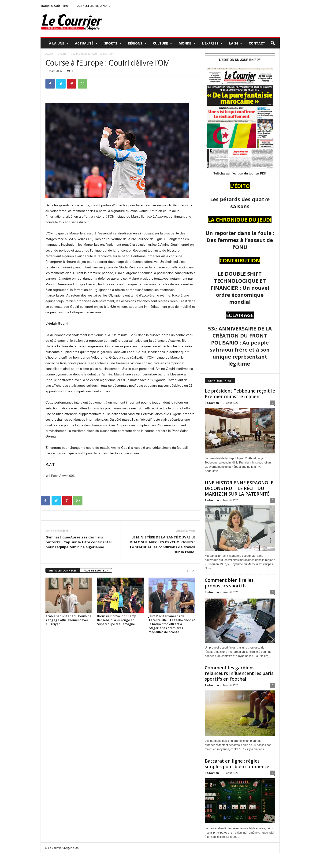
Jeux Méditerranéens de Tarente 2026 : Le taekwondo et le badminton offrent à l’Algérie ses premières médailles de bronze (172, 624)
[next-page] (193, 570)
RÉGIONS (135, 43)
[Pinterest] (71, 84)
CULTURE (160, 43)
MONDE (185, 43)
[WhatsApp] (82, 84)
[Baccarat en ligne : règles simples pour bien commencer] (240, 800)
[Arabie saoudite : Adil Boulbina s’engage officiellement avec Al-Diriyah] (68, 595)
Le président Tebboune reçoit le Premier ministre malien (240, 394)
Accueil (49, 53)
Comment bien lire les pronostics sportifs (229, 583)
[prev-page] (187, 570)
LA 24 (233, 43)
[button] (273, 43)
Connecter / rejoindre (93, 5)
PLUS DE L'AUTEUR (96, 570)
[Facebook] (50, 84)
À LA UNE (56, 43)
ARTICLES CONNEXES (63, 570)
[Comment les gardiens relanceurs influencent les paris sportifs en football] (240, 713)
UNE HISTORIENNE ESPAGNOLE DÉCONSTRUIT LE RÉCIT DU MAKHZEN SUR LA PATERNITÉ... (239, 488)
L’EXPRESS (210, 43)
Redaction (212, 402)
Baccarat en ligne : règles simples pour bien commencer (238, 764)
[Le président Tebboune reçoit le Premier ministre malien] (240, 430)
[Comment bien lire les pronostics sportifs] (240, 620)
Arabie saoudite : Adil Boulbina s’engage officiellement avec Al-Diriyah (68, 620)
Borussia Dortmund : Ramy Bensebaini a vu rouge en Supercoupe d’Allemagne (116, 620)
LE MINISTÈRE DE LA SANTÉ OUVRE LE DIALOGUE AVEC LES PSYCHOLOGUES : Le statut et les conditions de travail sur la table (162, 544)
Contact (257, 43)
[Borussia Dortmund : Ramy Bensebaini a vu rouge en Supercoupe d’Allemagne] (120, 595)
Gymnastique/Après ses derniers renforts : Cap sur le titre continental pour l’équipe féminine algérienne (78, 542)
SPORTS (110, 43)
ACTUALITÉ (84, 43)
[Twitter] (61, 84)
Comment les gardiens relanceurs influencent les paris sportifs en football (239, 673)
